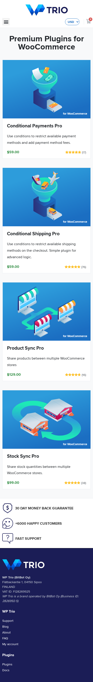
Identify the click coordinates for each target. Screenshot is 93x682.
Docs (5, 670)
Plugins (7, 664)
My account (10, 644)
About (6, 632)
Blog (5, 626)
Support (7, 620)
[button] (6, 21)
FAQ (5, 638)
